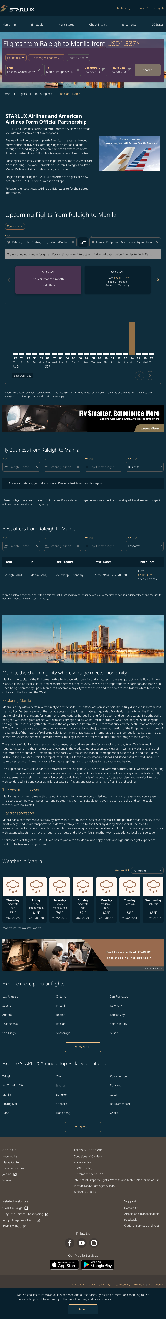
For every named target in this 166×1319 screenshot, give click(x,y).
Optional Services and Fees (142, 1225)
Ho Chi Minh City (13, 1085)
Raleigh (60, 1024)
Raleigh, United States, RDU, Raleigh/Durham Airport (22, 72)
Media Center (11, 1162)
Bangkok (61, 1094)
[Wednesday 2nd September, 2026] (54, 354)
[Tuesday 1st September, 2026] (47, 354)
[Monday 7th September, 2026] (86, 354)
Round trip (14, 58)
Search (147, 70)
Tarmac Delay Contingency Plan (94, 1186)
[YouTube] (82, 1243)
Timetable (37, 24)
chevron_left (8, 279)
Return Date (118, 67)
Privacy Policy (102, 1299)
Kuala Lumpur (119, 1076)
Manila (6, 1094)
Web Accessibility (85, 1192)
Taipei (6, 1076)
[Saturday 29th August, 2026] (28, 354)
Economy (13, 226)
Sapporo (61, 1104)
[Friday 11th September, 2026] (112, 354)
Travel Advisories (13, 1168)
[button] (46, 57)
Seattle (7, 1005)
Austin (114, 1033)
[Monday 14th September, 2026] (132, 338)
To (47, 67)
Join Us (9, 1174)
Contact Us (131, 1208)
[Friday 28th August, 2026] (21, 354)
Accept (83, 1309)
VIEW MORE (83, 1047)
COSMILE (158, 24)
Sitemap (7, 1180)
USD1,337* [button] (123, 43)
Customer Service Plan (88, 1174)
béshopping (123, 8)
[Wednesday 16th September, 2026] (145, 354)
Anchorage (63, 1033)
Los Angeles (10, 996)
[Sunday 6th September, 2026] (80, 354)
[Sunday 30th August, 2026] (34, 354)
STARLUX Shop (14, 1226)
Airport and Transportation (141, 1214)
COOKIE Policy (83, 1168)
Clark (59, 1076)
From (10, 67)
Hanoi (6, 1113)
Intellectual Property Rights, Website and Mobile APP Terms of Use (117, 1180)
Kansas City (117, 1015)
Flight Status (66, 24)
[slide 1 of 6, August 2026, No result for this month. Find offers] (48, 280)
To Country (78, 1284)
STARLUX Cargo (15, 1208)
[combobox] (41, 242)
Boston (60, 1015)
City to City (104, 1284)
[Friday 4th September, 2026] (67, 354)
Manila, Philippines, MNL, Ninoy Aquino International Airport (61, 72)
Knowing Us (9, 1156)
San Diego (9, 1033)
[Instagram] (94, 1243)
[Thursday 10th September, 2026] (106, 354)
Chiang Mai (9, 1104)
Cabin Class (132, 458)
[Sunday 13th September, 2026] (125, 354)
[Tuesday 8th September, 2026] (93, 354)
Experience (129, 24)
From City (139, 1284)
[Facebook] (69, 1243)
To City (91, 1284)
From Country (156, 1284)
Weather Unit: (122, 870)
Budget (89, 458)
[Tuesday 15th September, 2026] (138, 354)
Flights (22, 94)
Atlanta (7, 1015)
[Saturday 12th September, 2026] (119, 354)
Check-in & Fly (98, 24)
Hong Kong (63, 1113)
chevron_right (157, 279)
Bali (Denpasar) (120, 1104)
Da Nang (115, 1085)
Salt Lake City (118, 1024)
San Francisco (119, 996)
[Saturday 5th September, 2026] (73, 354)
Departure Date (93, 67)
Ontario (61, 996)
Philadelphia (10, 1024)
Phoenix (61, 1005)
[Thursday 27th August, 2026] (15, 354)
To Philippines (43, 94)
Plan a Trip (9, 24)
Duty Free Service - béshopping (25, 1214)
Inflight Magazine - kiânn (21, 1220)
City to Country (122, 1284)
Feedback (130, 1219)
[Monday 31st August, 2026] (41, 354)
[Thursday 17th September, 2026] (151, 354)
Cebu (113, 1094)
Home (6, 94)
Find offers (48, 285)
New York (116, 1005)
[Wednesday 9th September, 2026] (99, 354)
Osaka (114, 1113)
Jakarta (60, 1085)
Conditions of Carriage (88, 1156)
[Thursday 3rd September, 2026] (60, 354)
